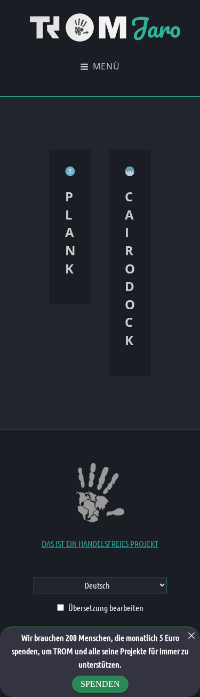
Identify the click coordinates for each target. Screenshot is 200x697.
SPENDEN (100, 683)
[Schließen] (191, 635)
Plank (70, 232)
